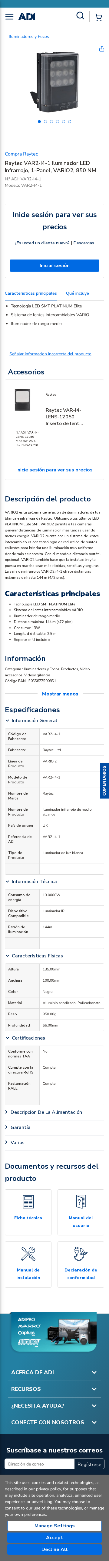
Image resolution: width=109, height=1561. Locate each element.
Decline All (54, 1549)
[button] (104, 781)
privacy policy (48, 1489)
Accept (54, 1537)
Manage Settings (55, 1525)
